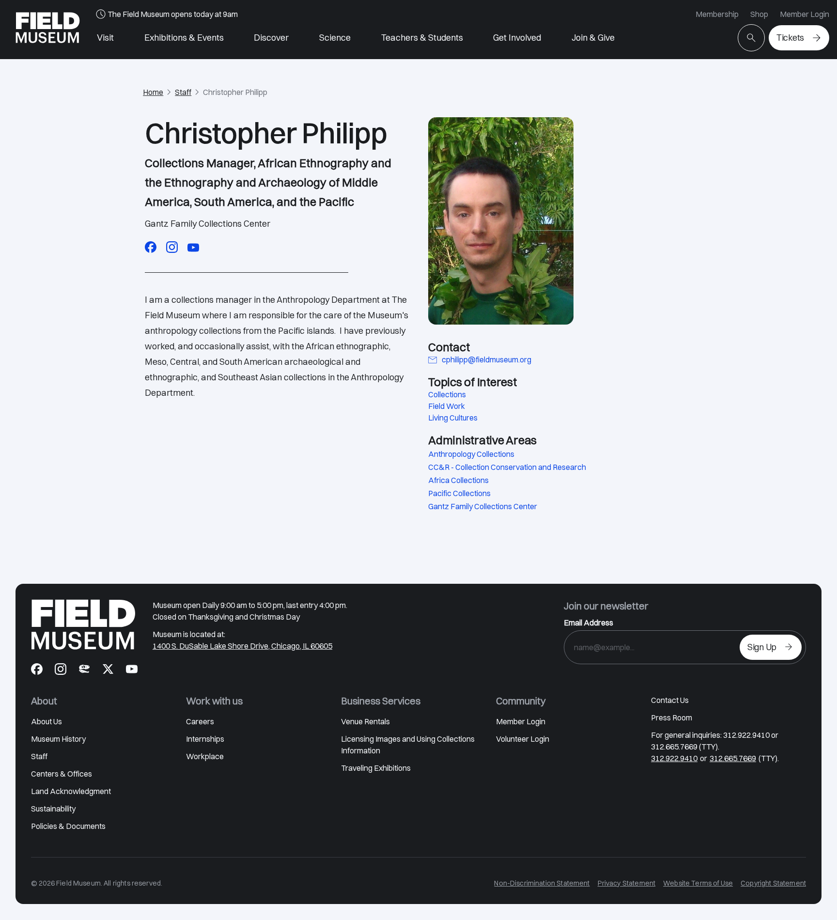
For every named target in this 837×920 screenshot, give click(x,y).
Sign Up (761, 647)
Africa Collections (458, 480)
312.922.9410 (674, 758)
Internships (205, 739)
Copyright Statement (773, 883)
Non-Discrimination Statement (541, 883)
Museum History (58, 739)
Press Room (671, 717)
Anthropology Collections (471, 454)
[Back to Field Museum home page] (48, 29)
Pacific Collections (459, 493)
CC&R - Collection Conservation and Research (507, 467)
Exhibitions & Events (184, 37)
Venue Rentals (365, 721)
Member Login (804, 14)
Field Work (446, 406)
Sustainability (53, 808)
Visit (105, 37)
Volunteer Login (522, 739)
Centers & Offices (61, 774)
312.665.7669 (733, 758)
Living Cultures (453, 417)
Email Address (588, 622)
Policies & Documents (68, 826)
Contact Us (670, 700)
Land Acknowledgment (71, 791)
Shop (759, 14)
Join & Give (593, 37)
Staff (183, 92)
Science (335, 37)
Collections (447, 394)
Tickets (790, 37)
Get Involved (517, 37)
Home (153, 92)
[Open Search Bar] (751, 37)
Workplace (205, 756)
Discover (271, 37)
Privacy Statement (627, 883)
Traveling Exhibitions (376, 768)
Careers (200, 721)
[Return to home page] (83, 624)
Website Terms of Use (698, 883)
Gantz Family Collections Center (482, 506)
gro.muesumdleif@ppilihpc (486, 359)
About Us (46, 721)
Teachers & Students (422, 37)
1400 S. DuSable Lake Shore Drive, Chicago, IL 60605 (242, 646)
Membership (717, 14)
